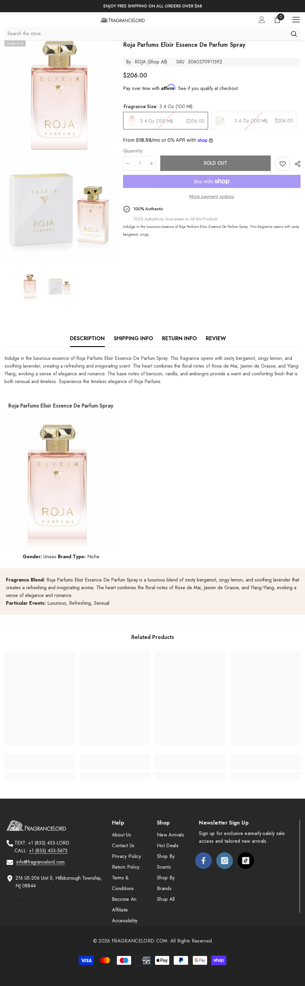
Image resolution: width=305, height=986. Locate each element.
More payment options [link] (211, 196)
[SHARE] (295, 164)
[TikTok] (245, 860)
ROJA (140, 61)
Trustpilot (15, 899)
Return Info (179, 338)
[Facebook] (203, 860)
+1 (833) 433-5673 (48, 850)
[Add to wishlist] (282, 163)
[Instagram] (224, 860)
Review (216, 338)
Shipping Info (133, 338)
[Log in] (262, 19)
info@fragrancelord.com (40, 862)
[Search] (294, 33)
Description (87, 338)
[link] (39, 765)
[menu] (296, 19)
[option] (152, 6)
